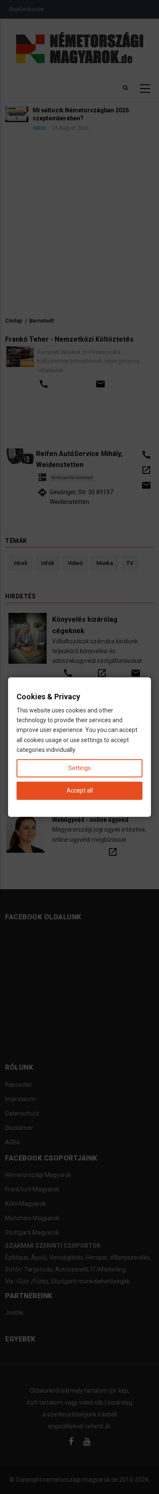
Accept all (80, 790)
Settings (79, 768)
